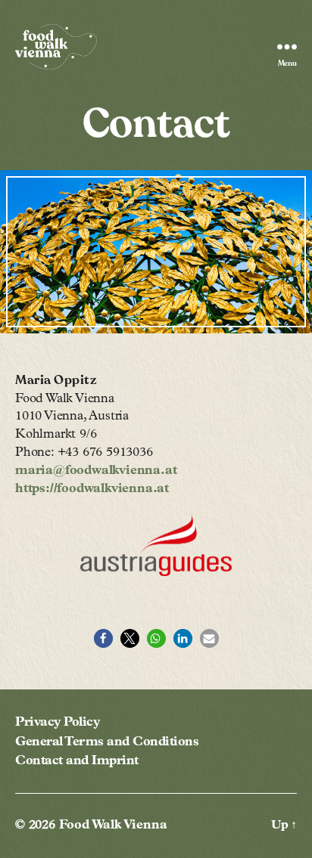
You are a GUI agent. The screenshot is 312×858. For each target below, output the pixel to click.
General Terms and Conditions (106, 742)
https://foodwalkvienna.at (92, 489)
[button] (103, 638)
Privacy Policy (57, 723)
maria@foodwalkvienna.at (95, 471)
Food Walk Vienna (113, 825)
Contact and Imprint (77, 761)
